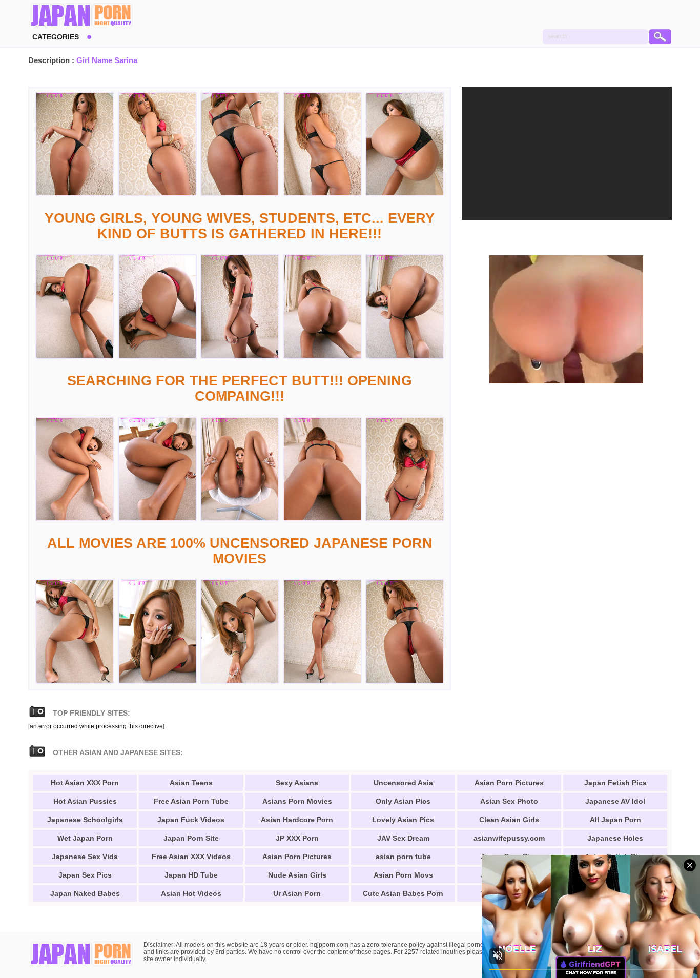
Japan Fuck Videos (190, 820)
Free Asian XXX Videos (191, 856)
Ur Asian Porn (297, 893)
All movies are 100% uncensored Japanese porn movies (240, 551)
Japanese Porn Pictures (80, 15)
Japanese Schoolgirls (85, 820)
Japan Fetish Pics (615, 783)
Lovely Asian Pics (403, 820)
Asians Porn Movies (297, 801)
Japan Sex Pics (85, 875)
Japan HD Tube (191, 875)
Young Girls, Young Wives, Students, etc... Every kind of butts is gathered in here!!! (240, 226)
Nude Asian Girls (297, 875)
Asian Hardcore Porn (297, 820)
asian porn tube (403, 856)
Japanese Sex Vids (85, 856)
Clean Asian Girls (509, 820)
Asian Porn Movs (403, 875)
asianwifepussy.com (509, 838)
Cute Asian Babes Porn (403, 893)
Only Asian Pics (403, 801)
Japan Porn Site (191, 838)
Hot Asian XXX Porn (85, 783)
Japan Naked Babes (85, 893)
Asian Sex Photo (509, 801)
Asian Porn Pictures (297, 856)
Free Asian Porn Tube (191, 801)
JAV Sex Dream (403, 838)
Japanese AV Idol (615, 801)
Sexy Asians (297, 783)
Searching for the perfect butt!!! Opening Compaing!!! (239, 388)
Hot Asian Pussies (85, 801)
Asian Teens (191, 783)
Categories (55, 37)
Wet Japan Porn (85, 838)
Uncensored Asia (403, 783)
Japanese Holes (615, 838)
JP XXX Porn (297, 838)
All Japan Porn (615, 820)
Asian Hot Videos (191, 893)
